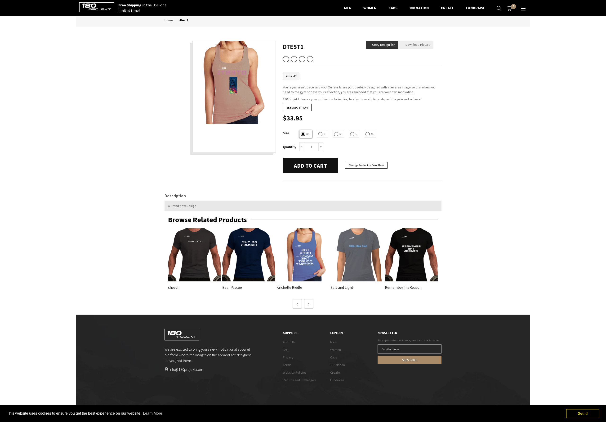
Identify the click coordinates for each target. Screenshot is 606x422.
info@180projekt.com (186, 369)
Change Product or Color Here (366, 165)
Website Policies (295, 372)
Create (335, 372)
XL (372, 134)
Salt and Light (342, 287)
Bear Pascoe (232, 287)
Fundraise (337, 380)
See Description (297, 107)
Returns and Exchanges (299, 380)
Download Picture (417, 44)
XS (307, 134)
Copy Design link (381, 44)
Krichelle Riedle (289, 287)
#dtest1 (291, 76)
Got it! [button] (583, 413)
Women (335, 350)
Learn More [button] (152, 413)
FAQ (286, 350)
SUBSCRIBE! (409, 360)
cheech (173, 287)
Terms (287, 365)
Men (333, 342)
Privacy (288, 357)
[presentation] (297, 304)
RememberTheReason (403, 287)
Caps (333, 357)
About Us (289, 342)
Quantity (289, 147)
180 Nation (337, 365)
